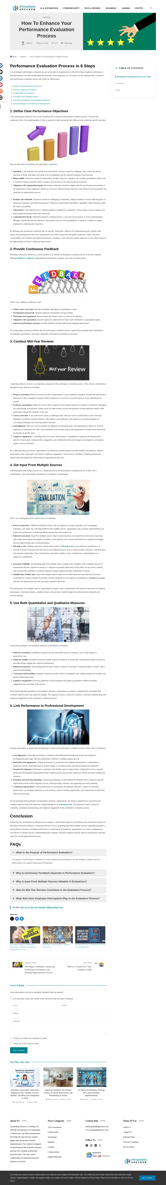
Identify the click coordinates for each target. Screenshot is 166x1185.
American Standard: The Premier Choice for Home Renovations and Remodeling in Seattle (25, 1092)
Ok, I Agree (147, 1178)
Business (46, 17)
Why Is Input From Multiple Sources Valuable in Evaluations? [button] (51, 881)
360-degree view (67, 546)
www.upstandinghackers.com (96, 1130)
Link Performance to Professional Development (31, 104)
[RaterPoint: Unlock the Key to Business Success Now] (58, 934)
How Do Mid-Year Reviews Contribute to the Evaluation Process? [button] (53, 890)
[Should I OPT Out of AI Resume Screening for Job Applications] (90, 934)
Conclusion (120, 83)
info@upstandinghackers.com (96, 1126)
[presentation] (12, 1085)
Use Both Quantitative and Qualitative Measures (31, 100)
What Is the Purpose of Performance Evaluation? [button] (44, 852)
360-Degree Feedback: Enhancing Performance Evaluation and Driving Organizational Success (22, 947)
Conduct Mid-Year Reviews (24, 93)
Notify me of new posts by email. (26, 1044)
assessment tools (65, 804)
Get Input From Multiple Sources (26, 97)
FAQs (118, 90)
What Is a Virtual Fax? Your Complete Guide (79, 966)
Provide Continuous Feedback (24, 90)
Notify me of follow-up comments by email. (30, 1038)
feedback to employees (26, 258)
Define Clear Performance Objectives (27, 86)
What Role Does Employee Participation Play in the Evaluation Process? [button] (58, 898)
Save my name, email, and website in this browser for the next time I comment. (43, 999)
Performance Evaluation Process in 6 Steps (134, 77)
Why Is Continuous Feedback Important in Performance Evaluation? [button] (55, 873)
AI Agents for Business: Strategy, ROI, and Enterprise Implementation (58, 1092)
